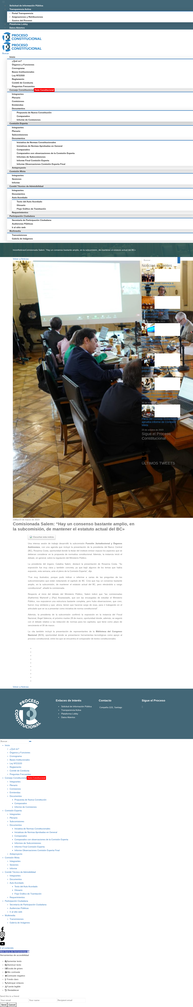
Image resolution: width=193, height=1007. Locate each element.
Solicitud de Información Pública (26, 5)
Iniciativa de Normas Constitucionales (36, 142)
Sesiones (16, 179)
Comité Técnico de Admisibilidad (26, 186)
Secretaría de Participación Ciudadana (31, 220)
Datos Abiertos (17, 28)
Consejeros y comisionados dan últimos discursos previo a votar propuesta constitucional (160, 395)
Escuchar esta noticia (43, 537)
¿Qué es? (17, 61)
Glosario (21, 205)
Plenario (16, 97)
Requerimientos (20, 212)
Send (3, 1005)
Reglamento (18, 79)
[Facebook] (2, 2)
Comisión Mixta (17, 171)
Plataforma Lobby (18, 24)
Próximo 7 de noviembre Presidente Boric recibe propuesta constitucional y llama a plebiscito (160, 342)
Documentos (18, 108)
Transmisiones (19, 235)
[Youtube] (142, 707)
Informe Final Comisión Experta (33, 160)
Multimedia (15, 231)
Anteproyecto (19, 167)
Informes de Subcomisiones (31, 157)
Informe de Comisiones (29, 120)
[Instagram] (4, 2)
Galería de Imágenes (22, 238)
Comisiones (18, 101)
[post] (148, 275)
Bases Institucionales (23, 72)
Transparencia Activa (20, 9)
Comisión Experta (18, 123)
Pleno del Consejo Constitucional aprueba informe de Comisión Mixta (161, 422)
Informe (16, 182)
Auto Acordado (19, 197)
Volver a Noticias (21, 259)
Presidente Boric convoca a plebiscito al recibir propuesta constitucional (158, 286)
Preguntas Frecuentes (23, 86)
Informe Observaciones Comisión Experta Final (41, 164)
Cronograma (18, 68)
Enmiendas (17, 105)
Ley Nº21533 (18, 75)
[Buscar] (30, 741)
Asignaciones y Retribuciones (27, 17)
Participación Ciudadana (22, 216)
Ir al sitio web (19, 227)
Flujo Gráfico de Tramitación (31, 209)
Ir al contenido (7, 948)
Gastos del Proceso (22, 20)
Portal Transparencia (22, 13)
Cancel (12, 1005)
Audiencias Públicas (22, 224)
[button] (14, 951)
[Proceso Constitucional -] (21, 36)
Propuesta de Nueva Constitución (34, 112)
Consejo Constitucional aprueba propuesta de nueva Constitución (161, 369)
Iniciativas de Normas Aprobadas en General (39, 146)
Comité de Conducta (22, 83)
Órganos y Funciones (23, 64)
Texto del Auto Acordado (29, 201)
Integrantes (18, 94)
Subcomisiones (20, 134)
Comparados (23, 116)
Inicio (12, 57)
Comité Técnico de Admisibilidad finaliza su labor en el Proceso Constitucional (160, 313)
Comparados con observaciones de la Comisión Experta (46, 153)
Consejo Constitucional (31, 90)
